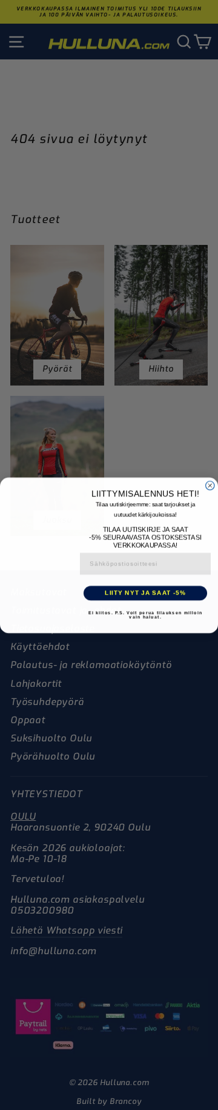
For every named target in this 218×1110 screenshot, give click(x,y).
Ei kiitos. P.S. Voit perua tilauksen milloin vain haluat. (145, 616)
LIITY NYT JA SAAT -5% (145, 594)
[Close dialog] (210, 483)
